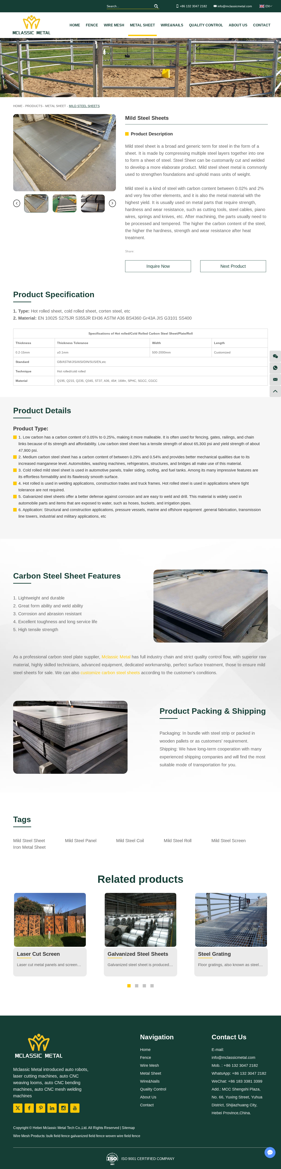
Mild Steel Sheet (29, 840)
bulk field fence (58, 1136)
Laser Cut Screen (38, 954)
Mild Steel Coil (130, 840)
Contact (261, 25)
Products (33, 106)
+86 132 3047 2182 (249, 1073)
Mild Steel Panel (80, 840)
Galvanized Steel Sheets (138, 954)
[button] (129, 985)
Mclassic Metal (116, 656)
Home (75, 25)
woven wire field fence (123, 1136)
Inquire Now (158, 266)
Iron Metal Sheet (29, 847)
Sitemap (128, 1128)
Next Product (233, 266)
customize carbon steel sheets (110, 672)
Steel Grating (214, 954)
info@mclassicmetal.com (235, 6)
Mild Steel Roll (177, 840)
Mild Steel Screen (228, 840)
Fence (92, 25)
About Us (238, 25)
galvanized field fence (88, 1136)
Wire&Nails (172, 25)
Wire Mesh (114, 25)
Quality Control (206, 25)
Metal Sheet (142, 25)
